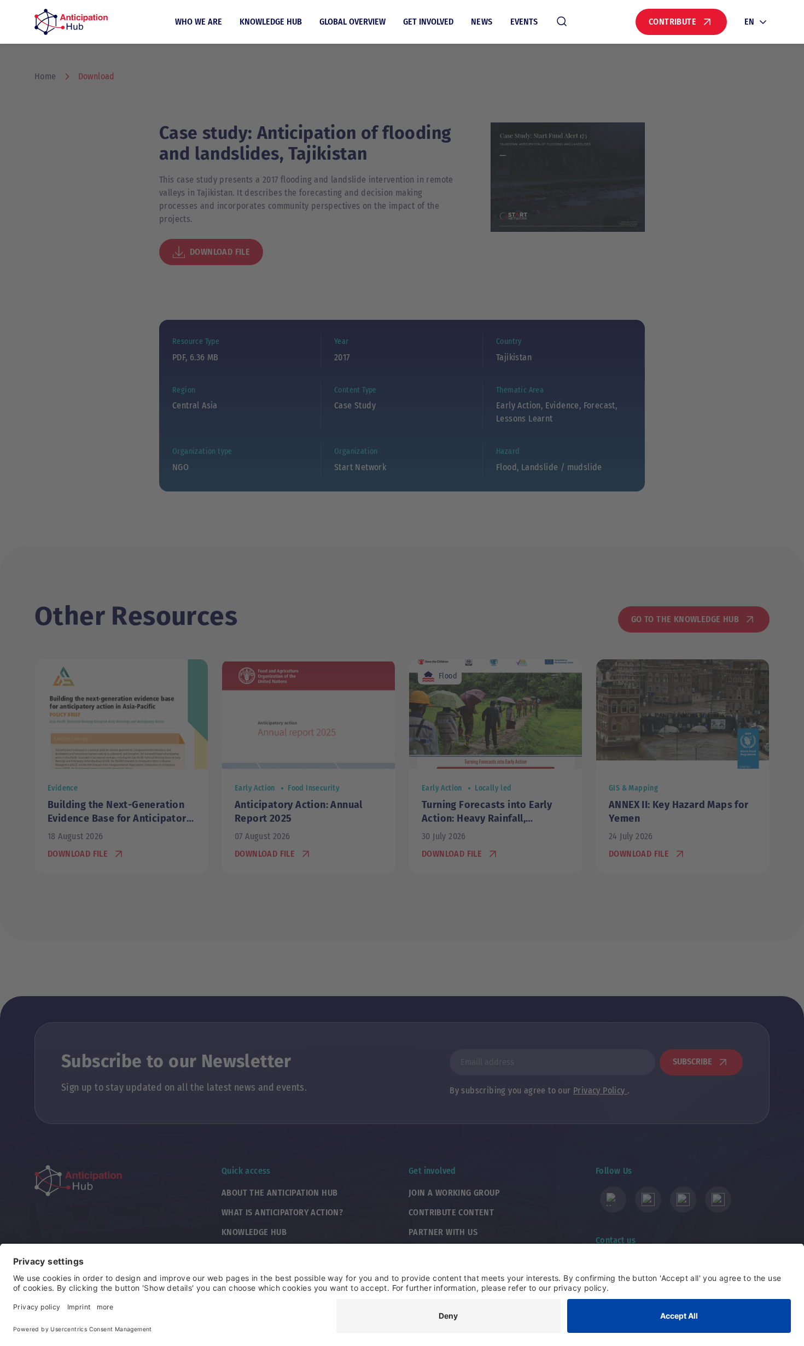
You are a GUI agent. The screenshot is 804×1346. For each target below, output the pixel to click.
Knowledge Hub (271, 21)
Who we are (198, 21)
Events (524, 21)
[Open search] (561, 21)
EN (749, 21)
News (482, 21)
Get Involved (428, 21)
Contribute (672, 21)
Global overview (352, 21)
